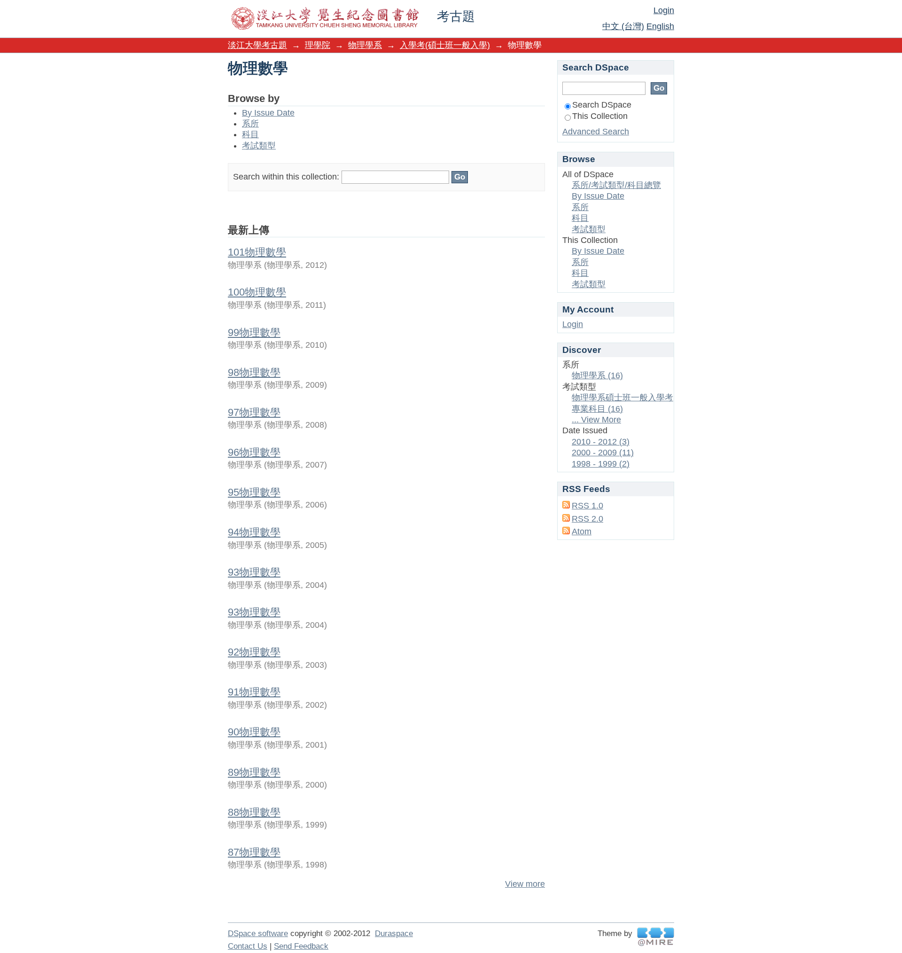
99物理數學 (254, 332)
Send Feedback (301, 946)
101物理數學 (257, 252)
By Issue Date (268, 112)
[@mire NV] (655, 936)
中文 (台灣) (623, 26)
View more (525, 884)
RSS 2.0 (587, 518)
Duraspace (394, 933)
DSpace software (258, 933)
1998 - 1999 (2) (601, 464)
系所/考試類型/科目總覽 (616, 185)
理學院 (317, 45)
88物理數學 (254, 812)
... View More (596, 419)
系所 (250, 123)
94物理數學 (254, 532)
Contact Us (247, 946)
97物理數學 (254, 412)
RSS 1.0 (587, 505)
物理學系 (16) (597, 375)
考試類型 (259, 145)
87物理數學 (254, 852)
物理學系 (365, 45)
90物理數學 (254, 732)
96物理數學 (254, 452)
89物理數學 (254, 772)
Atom (581, 531)
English (660, 26)
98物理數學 (254, 372)
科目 (250, 134)
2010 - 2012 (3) (601, 441)
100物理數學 (257, 292)
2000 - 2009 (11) (603, 452)
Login (663, 10)
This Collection (600, 116)
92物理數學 (254, 652)
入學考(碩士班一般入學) (445, 45)
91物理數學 (254, 692)
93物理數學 (254, 572)
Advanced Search (595, 131)
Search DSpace (601, 104)
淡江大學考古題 (257, 45)
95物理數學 (254, 492)
